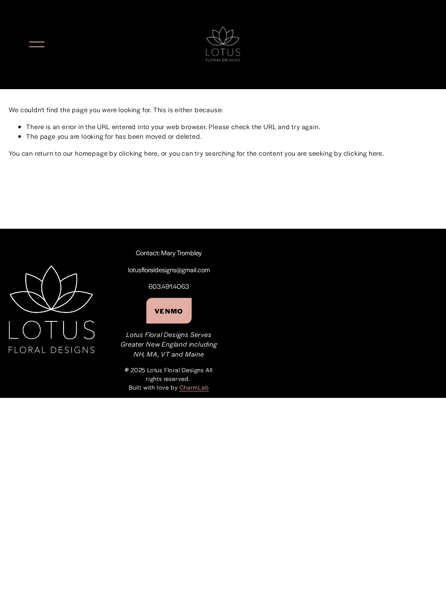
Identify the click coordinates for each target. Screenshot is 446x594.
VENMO (169, 310)
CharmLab (194, 387)
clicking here (138, 152)
